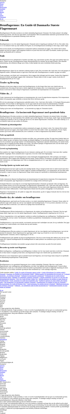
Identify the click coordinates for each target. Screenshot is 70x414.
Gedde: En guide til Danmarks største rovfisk (27, 272)
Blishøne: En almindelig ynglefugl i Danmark (25, 277)
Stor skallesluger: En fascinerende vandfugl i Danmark (20, 282)
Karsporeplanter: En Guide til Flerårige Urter (13, 284)
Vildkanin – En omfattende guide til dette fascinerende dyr (31, 285)
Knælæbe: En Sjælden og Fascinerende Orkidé (20, 274)
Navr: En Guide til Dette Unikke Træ (27, 279)
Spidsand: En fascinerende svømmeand (32, 276)
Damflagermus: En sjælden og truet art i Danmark (51, 282)
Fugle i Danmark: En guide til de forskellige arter (24, 280)
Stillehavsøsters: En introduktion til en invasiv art (49, 274)
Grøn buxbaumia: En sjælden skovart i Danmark (41, 284)
